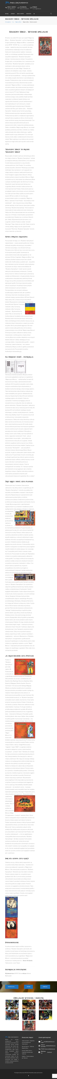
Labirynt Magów (30, 1004)
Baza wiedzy (20, 13)
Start (6, 13)
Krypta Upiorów (30, 1015)
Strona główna (8, 22)
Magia (45, 1015)
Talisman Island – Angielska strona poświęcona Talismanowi (28, 1042)
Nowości (28, 13)
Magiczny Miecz (18, 22)
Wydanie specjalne (30, 1025)
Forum (13, 13)
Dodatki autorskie (13, 986)
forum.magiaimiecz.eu (37, 8)
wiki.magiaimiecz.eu (11, 8)
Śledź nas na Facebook (24, 8)
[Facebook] (28, 1076)
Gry (13, 22)
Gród (45, 1004)
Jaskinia (13, 1015)
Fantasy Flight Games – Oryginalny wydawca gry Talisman (27, 1052)
